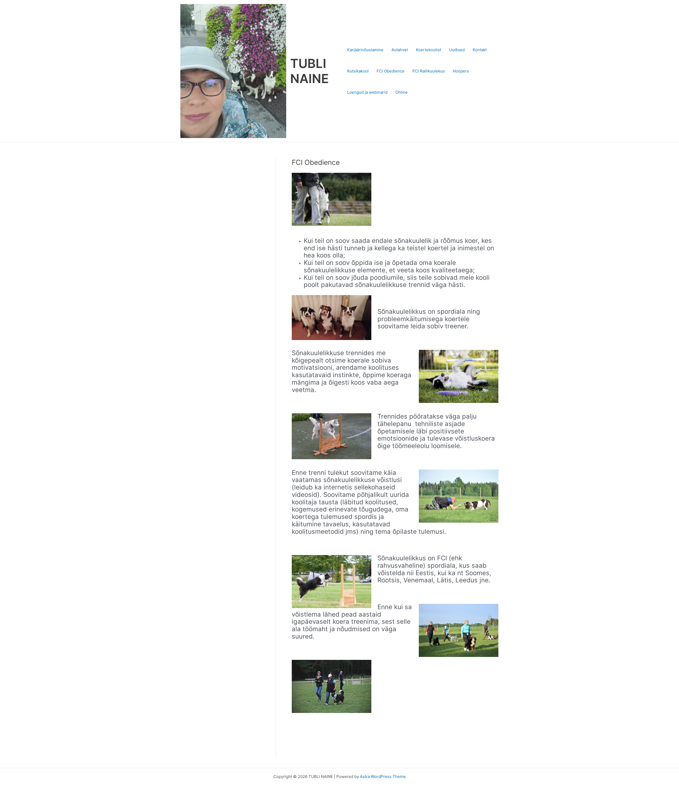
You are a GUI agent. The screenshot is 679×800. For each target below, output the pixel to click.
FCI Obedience (390, 71)
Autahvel (399, 49)
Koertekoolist (428, 49)
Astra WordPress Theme (383, 776)
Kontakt (480, 49)
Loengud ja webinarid (367, 92)
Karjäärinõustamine (365, 49)
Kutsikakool (358, 71)
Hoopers (461, 71)
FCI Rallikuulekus (428, 71)
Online (401, 92)
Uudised (457, 49)
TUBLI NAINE (309, 71)
